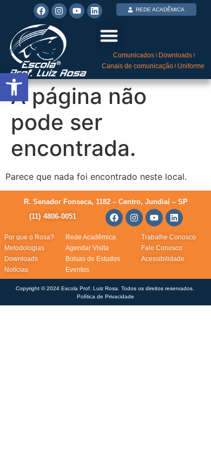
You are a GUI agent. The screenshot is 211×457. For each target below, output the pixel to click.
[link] (14, 87)
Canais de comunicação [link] (137, 66)
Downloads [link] (175, 55)
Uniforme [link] (191, 66)
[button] (109, 35)
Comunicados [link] (133, 55)
